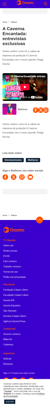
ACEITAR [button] (10, 402)
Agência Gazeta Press (14, 321)
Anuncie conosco (11, 334)
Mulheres (23, 109)
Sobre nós (8, 245)
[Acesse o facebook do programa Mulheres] (5, 177)
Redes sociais (10, 251)
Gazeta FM (8, 300)
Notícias (7, 359)
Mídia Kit (7, 339)
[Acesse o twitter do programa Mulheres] (13, 177)
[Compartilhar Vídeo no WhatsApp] (46, 110)
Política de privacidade (14, 277)
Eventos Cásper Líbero (14, 316)
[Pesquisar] (45, 4)
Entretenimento (13, 160)
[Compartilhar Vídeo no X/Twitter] (40, 110)
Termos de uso (10, 272)
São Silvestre (10, 311)
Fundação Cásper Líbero (15, 290)
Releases (8, 364)
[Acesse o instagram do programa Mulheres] (22, 177)
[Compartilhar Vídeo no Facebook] (35, 110)
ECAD (6, 256)
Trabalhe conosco (12, 266)
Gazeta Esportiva (11, 305)
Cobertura (8, 344)
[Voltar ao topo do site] (39, 220)
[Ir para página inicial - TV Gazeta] (25, 4)
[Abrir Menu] (4, 4)
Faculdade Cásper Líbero (15, 295)
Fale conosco (10, 261)
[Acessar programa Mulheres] (9, 109)
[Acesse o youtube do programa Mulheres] (30, 177)
